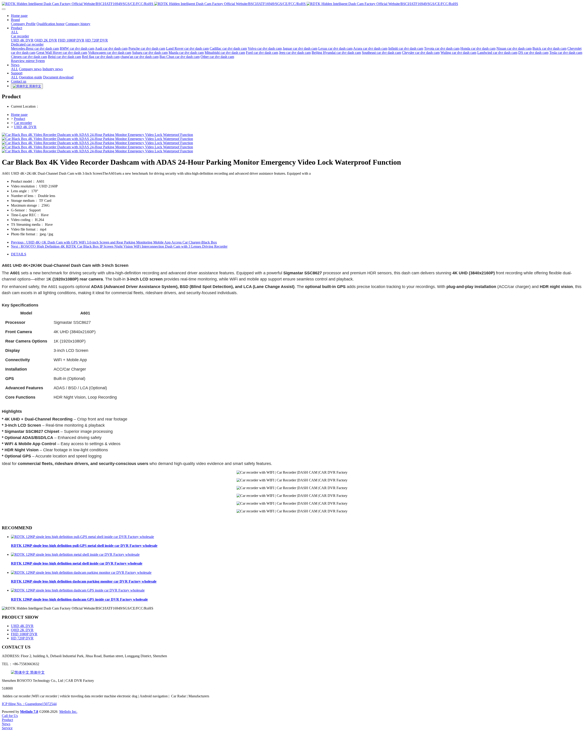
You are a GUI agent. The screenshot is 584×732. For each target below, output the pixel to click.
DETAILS (18, 254)
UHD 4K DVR (25, 127)
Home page (19, 115)
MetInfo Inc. (68, 712)
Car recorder (23, 123)
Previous (114, 242)
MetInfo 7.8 (29, 712)
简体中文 (37, 672)
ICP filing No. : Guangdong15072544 (29, 704)
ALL (14, 32)
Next (119, 246)
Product (19, 119)
